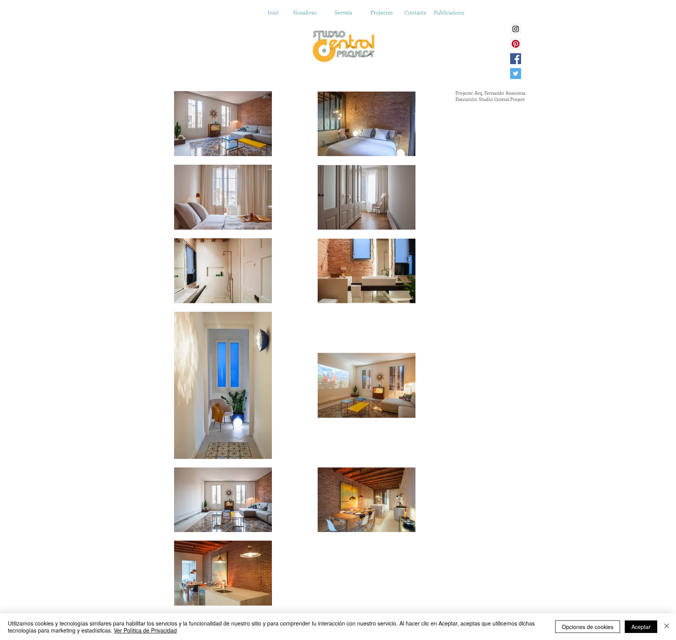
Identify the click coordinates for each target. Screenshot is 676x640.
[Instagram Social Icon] (515, 28)
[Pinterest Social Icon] (515, 43)
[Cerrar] (666, 627)
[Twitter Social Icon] (515, 73)
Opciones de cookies (587, 627)
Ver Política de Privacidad (145, 630)
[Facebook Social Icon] (515, 58)
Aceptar (641, 627)
